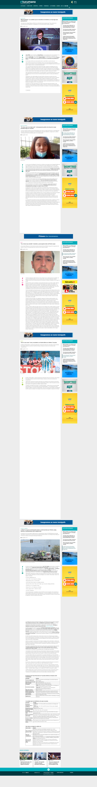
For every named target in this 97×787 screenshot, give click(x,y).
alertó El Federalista (49, 626)
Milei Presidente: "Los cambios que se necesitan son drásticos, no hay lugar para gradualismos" (69, 22)
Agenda (58, 5)
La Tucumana (52, 5)
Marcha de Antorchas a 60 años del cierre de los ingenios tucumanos (26, 763)
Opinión (40, 5)
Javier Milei (28, 90)
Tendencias (46, 5)
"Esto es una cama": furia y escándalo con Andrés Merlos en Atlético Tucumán (69, 33)
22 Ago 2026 (23, 760)
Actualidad (23, 5)
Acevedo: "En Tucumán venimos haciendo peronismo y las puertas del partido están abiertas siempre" (40, 764)
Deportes (36, 5)
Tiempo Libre (29, 5)
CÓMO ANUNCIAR (60, 772)
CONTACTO (36, 772)
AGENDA (71, 772)
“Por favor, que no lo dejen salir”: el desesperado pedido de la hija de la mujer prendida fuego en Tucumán (69, 26)
